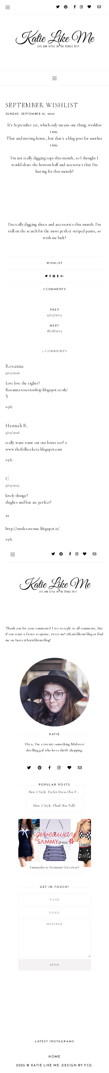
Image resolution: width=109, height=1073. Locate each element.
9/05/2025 (12, 485)
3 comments (54, 289)
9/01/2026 (12, 373)
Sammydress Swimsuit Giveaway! (54, 867)
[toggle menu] (8, 7)
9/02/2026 (12, 433)
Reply (9, 407)
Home (54, 1057)
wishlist (54, 263)
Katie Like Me (45, 1065)
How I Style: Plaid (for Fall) (54, 806)
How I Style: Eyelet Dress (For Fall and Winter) (56, 792)
